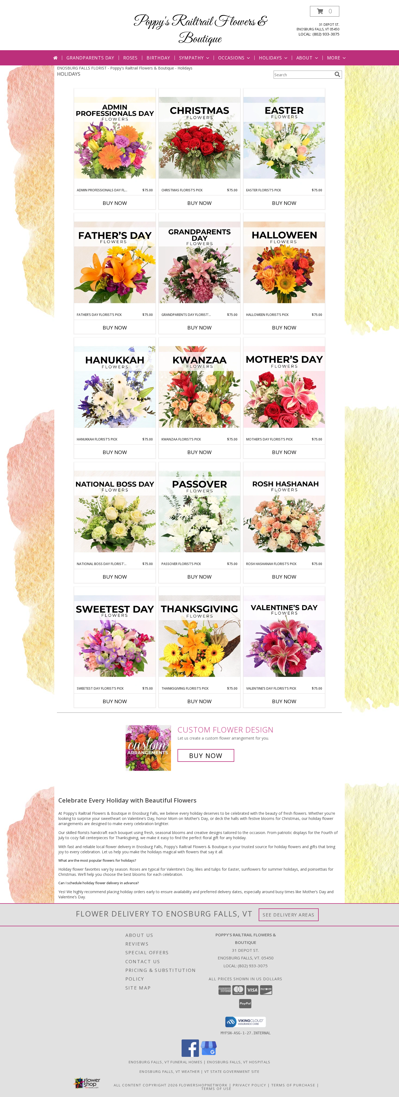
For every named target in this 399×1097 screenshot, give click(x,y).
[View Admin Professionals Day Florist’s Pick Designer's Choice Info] (115, 138)
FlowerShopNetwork (203, 1085)
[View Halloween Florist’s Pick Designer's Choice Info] (284, 262)
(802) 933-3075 (325, 34)
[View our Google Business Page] (208, 1055)
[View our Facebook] (190, 1055)
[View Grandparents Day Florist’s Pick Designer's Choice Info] (199, 262)
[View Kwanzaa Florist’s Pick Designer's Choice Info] (199, 387)
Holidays (270, 58)
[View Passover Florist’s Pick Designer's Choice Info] (199, 511)
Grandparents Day (90, 58)
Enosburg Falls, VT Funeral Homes (166, 1062)
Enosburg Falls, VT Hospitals (238, 1062)
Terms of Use (216, 1088)
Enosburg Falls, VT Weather (170, 1071)
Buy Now (115, 203)
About (304, 58)
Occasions (231, 58)
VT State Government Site (231, 1071)
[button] (324, 11)
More (333, 58)
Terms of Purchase (293, 1085)
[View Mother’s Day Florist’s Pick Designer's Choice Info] (284, 387)
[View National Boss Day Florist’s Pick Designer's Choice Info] (115, 511)
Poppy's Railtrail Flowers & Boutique (200, 31)
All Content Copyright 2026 (146, 1085)
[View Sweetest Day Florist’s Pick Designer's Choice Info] (115, 636)
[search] (337, 74)
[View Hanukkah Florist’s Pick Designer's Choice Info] (115, 387)
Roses (130, 58)
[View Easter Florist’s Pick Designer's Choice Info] (284, 138)
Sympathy (191, 58)
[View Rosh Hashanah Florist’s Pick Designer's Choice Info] (284, 511)
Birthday (158, 58)
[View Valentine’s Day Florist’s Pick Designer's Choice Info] (284, 636)
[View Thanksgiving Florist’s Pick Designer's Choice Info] (199, 636)
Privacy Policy (249, 1085)
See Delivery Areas (289, 915)
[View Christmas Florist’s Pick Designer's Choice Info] (199, 138)
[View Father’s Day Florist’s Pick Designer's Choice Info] (115, 262)
